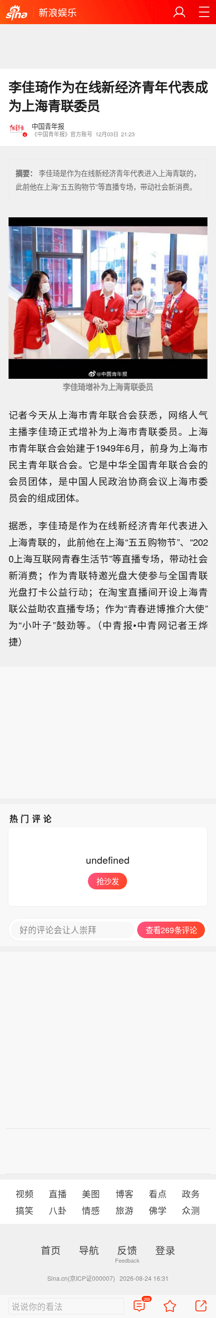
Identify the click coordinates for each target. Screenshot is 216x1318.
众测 (191, 1210)
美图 (91, 1193)
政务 (191, 1193)
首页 (51, 1250)
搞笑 (25, 1210)
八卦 (58, 1210)
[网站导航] (203, 12)
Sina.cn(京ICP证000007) (81, 1278)
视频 (25, 1193)
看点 (158, 1193)
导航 (89, 1250)
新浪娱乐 (58, 12)
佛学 (158, 1210)
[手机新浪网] (17, 13)
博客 (125, 1193)
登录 (165, 1250)
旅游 (125, 1210)
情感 (91, 1210)
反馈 (127, 1250)
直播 (58, 1193)
